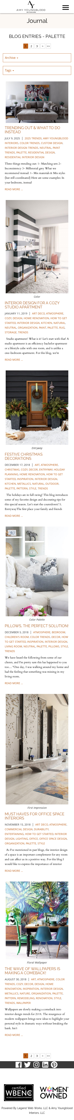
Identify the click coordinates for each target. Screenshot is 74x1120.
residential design (41, 152)
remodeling (26, 998)
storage (11, 332)
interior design (28, 323)
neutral (45, 147)
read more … (14, 189)
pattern (22, 488)
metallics (24, 483)
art (37, 465)
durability (41, 829)
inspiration (25, 479)
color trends (30, 143)
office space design (53, 838)
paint (42, 327)
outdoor (52, 483)
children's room (17, 637)
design (17, 318)
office (33, 838)
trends (23, 332)
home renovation (36, 318)
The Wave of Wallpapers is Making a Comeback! (32, 971)
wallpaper (23, 1003)
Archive (10, 58)
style (32, 488)
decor (33, 469)
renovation (44, 998)
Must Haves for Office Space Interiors (34, 816)
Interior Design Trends (21, 147)
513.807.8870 (12, 1072)
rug (62, 327)
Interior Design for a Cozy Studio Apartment (32, 305)
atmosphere (54, 313)
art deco (38, 313)
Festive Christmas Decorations (24, 456)
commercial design (19, 829)
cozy (8, 318)
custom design (52, 143)
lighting (22, 838)
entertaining (14, 834)
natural (59, 323)
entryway (46, 469)
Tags (8, 70)
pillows (53, 646)
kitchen (46, 323)
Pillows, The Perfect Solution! (36, 626)
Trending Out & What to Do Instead (32, 130)
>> (48, 46)
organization (28, 327)
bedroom (58, 632)
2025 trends (33, 138)
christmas (12, 469)
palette (21, 152)
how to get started (39, 834)
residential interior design (24, 157)
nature (25, 993)
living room (13, 646)
